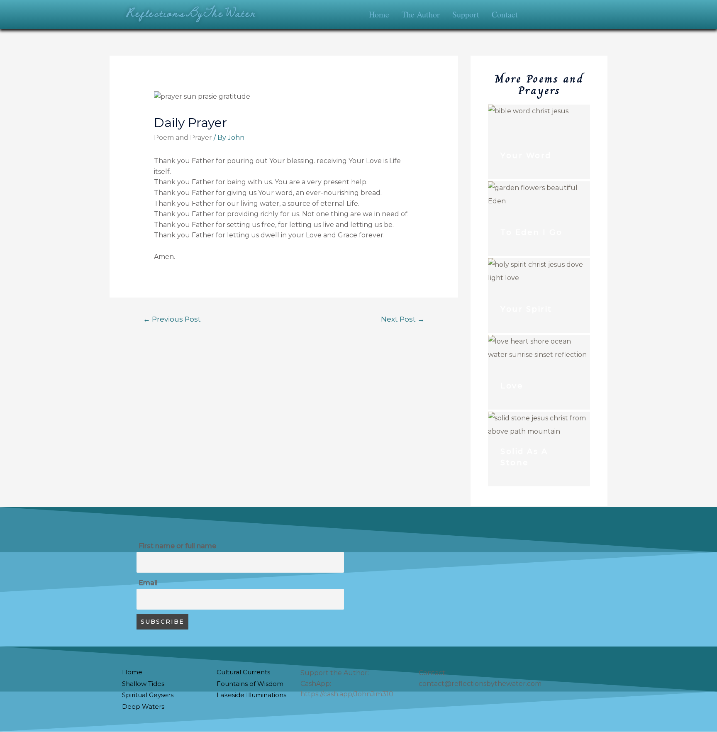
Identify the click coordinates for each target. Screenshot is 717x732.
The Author (421, 14)
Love (511, 385)
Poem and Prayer (183, 138)
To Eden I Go (531, 232)
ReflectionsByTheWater (191, 12)
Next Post (402, 319)
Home (379, 14)
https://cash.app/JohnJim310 (346, 694)
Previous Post (172, 319)
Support (465, 14)
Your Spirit (526, 309)
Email (148, 583)
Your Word (525, 155)
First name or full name (177, 546)
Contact (505, 14)
